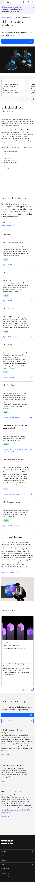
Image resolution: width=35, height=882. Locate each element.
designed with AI (19, 810)
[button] (28, 2)
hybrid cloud (5, 812)
